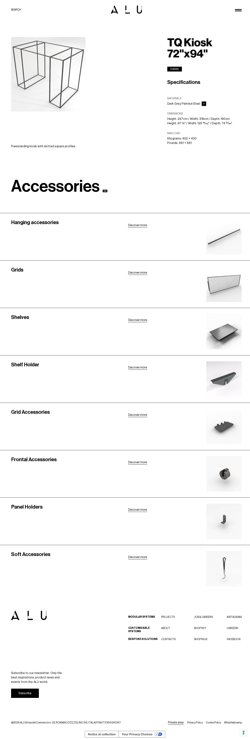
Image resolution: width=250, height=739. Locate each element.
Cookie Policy (213, 722)
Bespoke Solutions (143, 639)
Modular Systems (141, 616)
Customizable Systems (139, 629)
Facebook (234, 639)
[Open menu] (238, 10)
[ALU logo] (126, 10)
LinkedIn (232, 628)
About (165, 628)
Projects (168, 616)
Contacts (168, 639)
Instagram (234, 616)
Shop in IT (200, 628)
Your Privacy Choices (137, 734)
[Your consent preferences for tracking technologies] (243, 732)
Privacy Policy (195, 722)
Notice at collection (102, 734)
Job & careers (203, 616)
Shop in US (200, 639)
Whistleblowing (233, 722)
